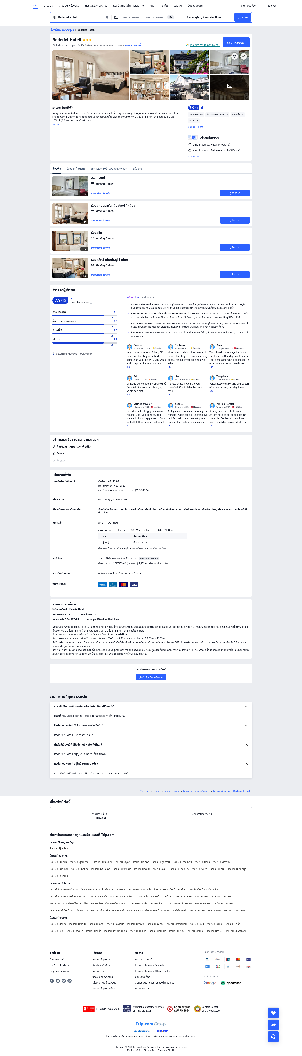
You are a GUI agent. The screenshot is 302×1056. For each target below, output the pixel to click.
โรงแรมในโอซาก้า (155, 924)
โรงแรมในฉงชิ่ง (93, 931)
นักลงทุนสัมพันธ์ (143, 959)
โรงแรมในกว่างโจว (115, 924)
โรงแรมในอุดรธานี (161, 862)
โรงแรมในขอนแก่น (103, 862)
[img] (90, 75)
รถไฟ (165, 5)
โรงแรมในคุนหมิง (157, 931)
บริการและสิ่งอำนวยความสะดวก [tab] (108, 168)
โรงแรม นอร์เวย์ (171, 791)
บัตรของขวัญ (195, 5)
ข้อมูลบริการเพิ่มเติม (60, 971)
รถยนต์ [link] (178, 5)
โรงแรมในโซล (56, 931)
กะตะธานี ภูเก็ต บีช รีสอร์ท (147, 896)
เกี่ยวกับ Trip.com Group (104, 988)
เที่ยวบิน (48, 5)
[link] (248, 6)
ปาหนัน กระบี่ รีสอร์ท (223, 903)
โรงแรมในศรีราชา (221, 862)
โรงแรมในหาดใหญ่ (59, 869)
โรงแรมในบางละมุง (179, 869)
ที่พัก (35, 5)
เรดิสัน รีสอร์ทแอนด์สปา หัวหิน (205, 889)
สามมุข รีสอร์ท (197, 910)
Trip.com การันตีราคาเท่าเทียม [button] (205, 45)
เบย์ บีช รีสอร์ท (180, 910)
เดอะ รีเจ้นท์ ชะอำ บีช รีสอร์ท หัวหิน (147, 903)
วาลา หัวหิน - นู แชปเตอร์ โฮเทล (65, 903)
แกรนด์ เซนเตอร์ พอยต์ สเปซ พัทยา (67, 896)
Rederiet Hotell (66, 39)
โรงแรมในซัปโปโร (138, 931)
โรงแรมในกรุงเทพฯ (182, 862)
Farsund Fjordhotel (60, 848)
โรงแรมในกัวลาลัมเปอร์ (115, 931)
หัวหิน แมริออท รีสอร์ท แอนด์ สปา (134, 889)
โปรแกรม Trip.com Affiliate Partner (153, 971)
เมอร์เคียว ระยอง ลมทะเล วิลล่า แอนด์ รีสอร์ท (185, 896)
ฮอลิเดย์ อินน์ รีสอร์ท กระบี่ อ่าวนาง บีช (69, 910)
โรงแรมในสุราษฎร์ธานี (80, 862)
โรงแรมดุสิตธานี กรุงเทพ (179, 903)
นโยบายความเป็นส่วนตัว (104, 982)
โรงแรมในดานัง (214, 924)
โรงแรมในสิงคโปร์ (74, 931)
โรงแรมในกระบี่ (159, 869)
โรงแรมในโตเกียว (77, 924)
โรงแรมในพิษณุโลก (100, 869)
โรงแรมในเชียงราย (122, 869)
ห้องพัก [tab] (56, 168)
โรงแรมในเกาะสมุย (237, 869)
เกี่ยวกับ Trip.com (101, 959)
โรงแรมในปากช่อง (79, 869)
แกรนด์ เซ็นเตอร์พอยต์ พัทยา (64, 889)
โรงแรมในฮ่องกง (58, 924)
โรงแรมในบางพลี (135, 924)
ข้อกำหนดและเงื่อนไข (102, 976)
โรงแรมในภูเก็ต (122, 862)
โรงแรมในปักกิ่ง (232, 924)
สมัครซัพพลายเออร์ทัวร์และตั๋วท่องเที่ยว (154, 982)
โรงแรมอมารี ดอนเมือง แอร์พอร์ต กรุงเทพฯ (148, 910)
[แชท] (273, 1036)
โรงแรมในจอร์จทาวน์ (236, 931)
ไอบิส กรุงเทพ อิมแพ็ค (121, 896)
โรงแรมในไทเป (197, 924)
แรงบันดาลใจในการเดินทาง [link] (128, 5)
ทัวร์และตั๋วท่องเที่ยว (96, 5)
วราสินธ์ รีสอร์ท (202, 903)
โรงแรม (156, 791)
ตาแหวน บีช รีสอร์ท (97, 896)
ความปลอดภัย (142, 988)
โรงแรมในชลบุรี (202, 862)
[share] (273, 1025)
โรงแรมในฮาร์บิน (215, 931)
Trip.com (144, 791)
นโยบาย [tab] (137, 168)
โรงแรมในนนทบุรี (58, 862)
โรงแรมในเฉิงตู (96, 924)
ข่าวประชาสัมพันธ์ (101, 965)
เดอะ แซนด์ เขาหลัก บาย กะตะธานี (107, 910)
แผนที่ (153, 5)
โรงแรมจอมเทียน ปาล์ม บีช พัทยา (97, 889)
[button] (210, 6)
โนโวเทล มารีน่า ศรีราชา (219, 910)
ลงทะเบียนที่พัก (142, 976)
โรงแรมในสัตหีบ (142, 869)
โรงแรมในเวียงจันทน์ (176, 924)
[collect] (273, 1013)
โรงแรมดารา (240, 910)
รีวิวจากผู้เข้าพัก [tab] (76, 168)
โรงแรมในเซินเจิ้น (195, 931)
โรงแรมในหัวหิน (217, 869)
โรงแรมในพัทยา (199, 869)
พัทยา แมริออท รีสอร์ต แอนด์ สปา (170, 889)
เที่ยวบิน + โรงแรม (69, 5)
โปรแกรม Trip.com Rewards (149, 965)
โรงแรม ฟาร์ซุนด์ (221, 791)
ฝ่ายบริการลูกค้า (57, 959)
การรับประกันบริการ (59, 965)
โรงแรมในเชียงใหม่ (59, 876)
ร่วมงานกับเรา (99, 971)
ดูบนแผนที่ (193, 156)
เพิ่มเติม (56, 124)
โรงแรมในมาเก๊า (177, 931)
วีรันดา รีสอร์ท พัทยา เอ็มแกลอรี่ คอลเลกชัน (105, 903)
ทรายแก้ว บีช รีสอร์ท (221, 896)
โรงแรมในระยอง (141, 862)
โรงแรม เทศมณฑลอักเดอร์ (196, 791)
